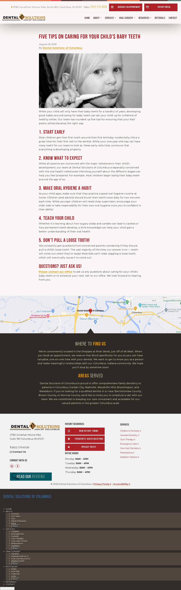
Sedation (15, 546)
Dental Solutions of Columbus (62, 48)
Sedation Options (128, 457)
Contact (173, 18)
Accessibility (120, 484)
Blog (13, 523)
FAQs (13, 569)
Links (13, 576)
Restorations (126, 452)
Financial (15, 574)
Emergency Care (128, 444)
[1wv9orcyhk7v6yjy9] (90, 314)
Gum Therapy (126, 439)
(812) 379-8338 (95, 7)
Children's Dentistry (129, 431)
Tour (13, 518)
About (96, 18)
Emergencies (17, 534)
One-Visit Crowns (19, 541)
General (15, 536)
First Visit (15, 571)
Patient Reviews (18, 521)
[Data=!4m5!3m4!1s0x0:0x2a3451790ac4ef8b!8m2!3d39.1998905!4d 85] (12, 466)
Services (109, 18)
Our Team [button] (15, 516)
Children (15, 531)
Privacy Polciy (101, 484)
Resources (144, 18)
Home (87, 18)
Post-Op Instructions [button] (20, 558)
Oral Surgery (126, 18)
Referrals (160, 18)
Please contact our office (56, 271)
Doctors (15, 514)
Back (16, 526)
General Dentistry (128, 435)
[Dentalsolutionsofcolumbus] (17, 466)
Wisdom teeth (17, 561)
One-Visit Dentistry (129, 448)
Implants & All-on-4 (19, 556)
